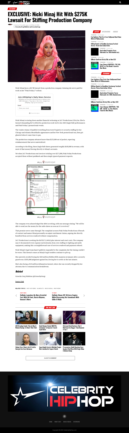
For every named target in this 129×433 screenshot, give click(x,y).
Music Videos (67, 422)
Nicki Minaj (49, 288)
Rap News (57, 288)
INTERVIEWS (76, 422)
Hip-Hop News (31, 288)
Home (50, 422)
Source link (19, 281)
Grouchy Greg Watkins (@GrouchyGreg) (27, 27)
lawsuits (41, 288)
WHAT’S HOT (57, 422)
